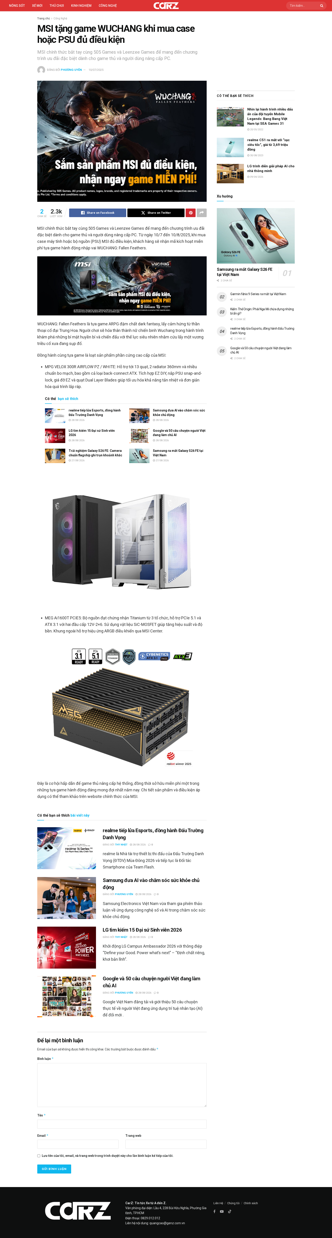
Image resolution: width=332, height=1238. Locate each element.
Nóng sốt (17, 5)
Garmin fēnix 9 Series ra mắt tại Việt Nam (258, 294)
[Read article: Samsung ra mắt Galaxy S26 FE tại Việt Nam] (139, 456)
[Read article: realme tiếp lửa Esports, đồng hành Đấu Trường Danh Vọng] (55, 415)
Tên (41, 1115)
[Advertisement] (256, 49)
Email (43, 1135)
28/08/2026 (77, 420)
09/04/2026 (256, 176)
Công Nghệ (60, 18)
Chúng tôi (233, 1203)
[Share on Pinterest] (191, 213)
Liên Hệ (218, 1203)
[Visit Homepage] (166, 5)
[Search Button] (322, 6)
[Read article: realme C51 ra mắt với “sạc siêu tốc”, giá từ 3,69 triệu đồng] (230, 147)
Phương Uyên (71, 69)
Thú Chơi (57, 5)
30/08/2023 (256, 155)
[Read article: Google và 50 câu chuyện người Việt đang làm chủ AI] (139, 436)
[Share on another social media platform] (202, 213)
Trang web (133, 1135)
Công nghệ (108, 5)
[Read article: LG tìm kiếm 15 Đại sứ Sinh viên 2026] (55, 436)
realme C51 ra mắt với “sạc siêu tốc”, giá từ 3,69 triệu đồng (268, 145)
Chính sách (251, 1203)
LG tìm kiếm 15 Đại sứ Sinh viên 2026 (142, 930)
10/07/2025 (96, 69)
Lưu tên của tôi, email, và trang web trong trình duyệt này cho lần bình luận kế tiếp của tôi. (107, 1156)
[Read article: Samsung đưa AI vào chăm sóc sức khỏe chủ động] (139, 415)
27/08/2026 (77, 460)
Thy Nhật (121, 844)
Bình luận (45, 1059)
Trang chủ (43, 18)
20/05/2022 (256, 129)
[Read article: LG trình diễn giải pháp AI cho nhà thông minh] (230, 173)
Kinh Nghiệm (81, 5)
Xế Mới (37, 5)
